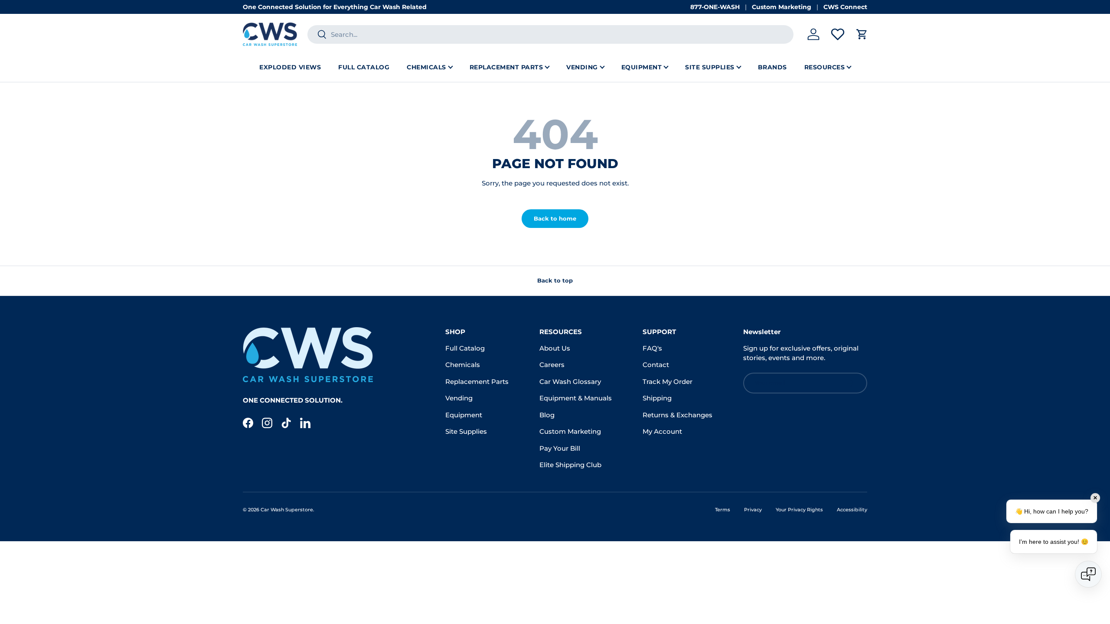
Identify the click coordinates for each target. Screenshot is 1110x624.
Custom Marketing (781, 6)
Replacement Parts (506, 67)
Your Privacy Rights (799, 510)
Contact (656, 365)
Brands (772, 67)
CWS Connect (845, 6)
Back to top (555, 280)
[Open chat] (1088, 574)
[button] (862, 34)
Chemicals (426, 67)
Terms (722, 510)
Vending (582, 67)
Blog (547, 415)
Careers (552, 365)
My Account (662, 431)
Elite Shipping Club (570, 465)
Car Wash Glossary (570, 381)
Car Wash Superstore (287, 510)
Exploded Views (290, 67)
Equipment (641, 67)
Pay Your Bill (559, 448)
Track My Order (667, 381)
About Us (554, 348)
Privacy (753, 510)
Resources (824, 67)
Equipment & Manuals (575, 398)
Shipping (657, 398)
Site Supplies (710, 67)
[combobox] (550, 34)
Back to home (555, 218)
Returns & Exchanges (677, 415)
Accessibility (852, 510)
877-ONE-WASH (715, 6)
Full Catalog (363, 67)
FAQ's (652, 348)
